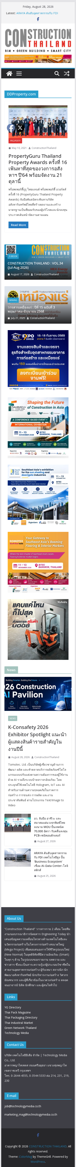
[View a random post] (67, 73)
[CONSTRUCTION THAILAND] (9, 73)
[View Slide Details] (38, 59)
